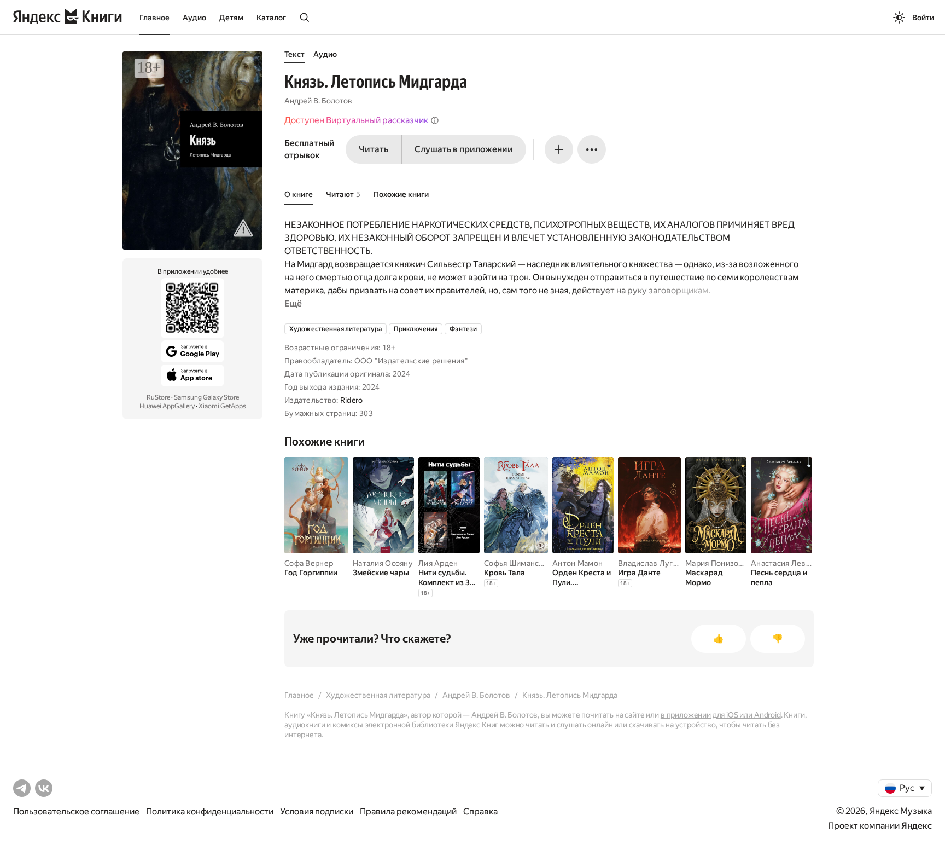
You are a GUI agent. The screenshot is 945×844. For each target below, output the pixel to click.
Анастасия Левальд (787, 563)
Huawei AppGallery (167, 406)
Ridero (351, 400)
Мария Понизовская (722, 563)
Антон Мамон (577, 563)
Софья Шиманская (517, 563)
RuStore (158, 397)
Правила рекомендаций (408, 811)
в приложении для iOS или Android (721, 714)
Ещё (293, 303)
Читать (373, 149)
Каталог (271, 17)
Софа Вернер (308, 563)
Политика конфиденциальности (209, 811)
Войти (923, 17)
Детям (231, 17)
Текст (294, 54)
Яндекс (916, 825)
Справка (480, 811)
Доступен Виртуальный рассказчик (356, 120)
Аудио (194, 17)
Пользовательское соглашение (76, 811)
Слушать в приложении (464, 149)
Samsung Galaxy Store (206, 397)
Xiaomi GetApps (222, 406)
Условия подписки (316, 811)
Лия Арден (438, 563)
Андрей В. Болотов (318, 100)
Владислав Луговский (658, 563)
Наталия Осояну (383, 563)
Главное (154, 17)
